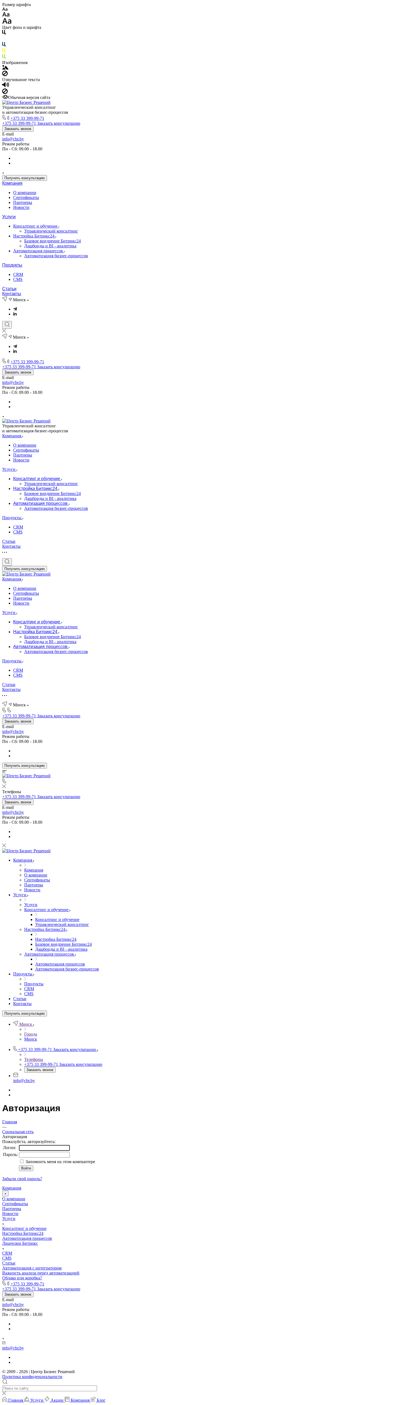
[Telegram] (15, 309)
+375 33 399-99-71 (27, 118)
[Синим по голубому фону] (3, 45)
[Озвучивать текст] (5, 86)
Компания (12, 183)
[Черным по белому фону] (3, 33)
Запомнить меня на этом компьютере (59, 1161)
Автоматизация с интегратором (32, 1268)
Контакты (11, 293)
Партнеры (22, 202)
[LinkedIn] (15, 314)
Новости (21, 207)
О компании (24, 192)
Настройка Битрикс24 (34, 236)
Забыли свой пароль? (22, 1178)
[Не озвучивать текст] (5, 92)
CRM (18, 274)
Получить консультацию (24, 178)
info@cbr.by (13, 139)
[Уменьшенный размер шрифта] (4, 9)
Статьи (9, 288)
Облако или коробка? (22, 1278)
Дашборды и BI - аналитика (50, 246)
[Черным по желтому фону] (3, 51)
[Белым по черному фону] (3, 39)
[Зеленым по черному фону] (3, 57)
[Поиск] (7, 325)
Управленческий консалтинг (51, 231)
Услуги (9, 216)
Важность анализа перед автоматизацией (40, 1273)
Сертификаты (26, 197)
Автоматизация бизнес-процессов (56, 255)
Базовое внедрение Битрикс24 (52, 241)
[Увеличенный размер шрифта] (7, 22)
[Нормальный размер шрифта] (6, 15)
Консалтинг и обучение (36, 226)
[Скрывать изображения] (5, 74)
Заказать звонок (17, 129)
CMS (18, 279)
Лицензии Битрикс (20, 1243)
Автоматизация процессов (38, 250)
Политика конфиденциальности (32, 1376)
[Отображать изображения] (5, 68)
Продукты (12, 265)
